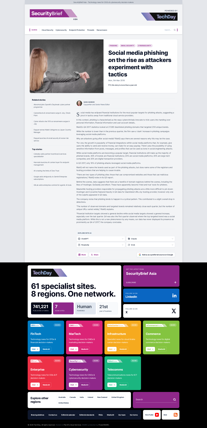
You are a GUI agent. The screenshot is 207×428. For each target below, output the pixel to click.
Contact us (53, 415)
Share (83, 255)
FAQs (101, 415)
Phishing (113, 46)
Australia (62, 397)
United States (63, 403)
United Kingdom (117, 397)
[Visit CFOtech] (41, 325)
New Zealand (102, 397)
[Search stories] (174, 399)
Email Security (127, 46)
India (82, 397)
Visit (33, 349)
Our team (122, 415)
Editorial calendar (68, 415)
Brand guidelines (37, 415)
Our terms (134, 415)
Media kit (46, 349)
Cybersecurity (61, 30)
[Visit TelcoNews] (118, 361)
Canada (73, 397)
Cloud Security (47, 30)
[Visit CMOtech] (79, 325)
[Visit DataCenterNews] (118, 325)
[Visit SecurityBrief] (79, 361)
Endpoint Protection (77, 30)
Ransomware (102, 30)
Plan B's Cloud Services (72, 425)
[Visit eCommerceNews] (156, 325)
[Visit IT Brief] (41, 361)
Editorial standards (86, 415)
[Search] (174, 29)
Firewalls (90, 30)
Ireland (90, 397)
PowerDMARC (104, 425)
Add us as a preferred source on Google (157, 255)
